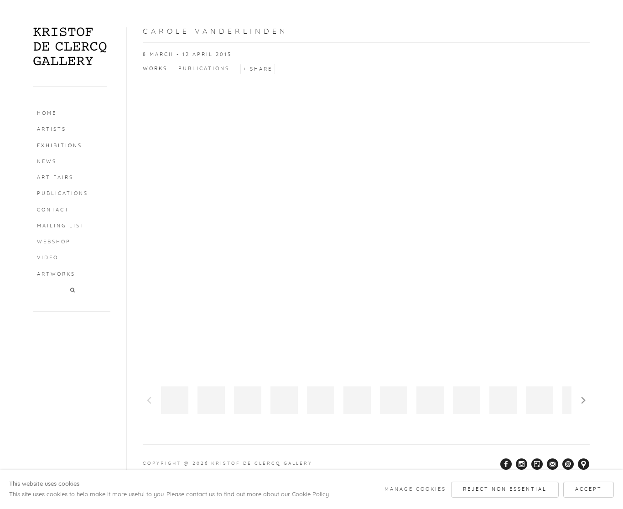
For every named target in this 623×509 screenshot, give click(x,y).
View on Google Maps (584, 464)
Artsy (537, 464)
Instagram (522, 464)
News (47, 161)
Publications (62, 193)
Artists (51, 129)
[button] (73, 290)
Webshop (54, 241)
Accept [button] (588, 489)
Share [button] (261, 69)
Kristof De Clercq (70, 46)
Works (155, 68)
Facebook (506, 464)
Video (47, 257)
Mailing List (61, 225)
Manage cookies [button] (415, 489)
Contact (53, 209)
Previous (149, 400)
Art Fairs (55, 177)
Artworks (56, 274)
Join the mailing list (553, 464)
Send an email (568, 464)
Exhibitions (59, 145)
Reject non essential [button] (505, 489)
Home (47, 113)
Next (583, 400)
